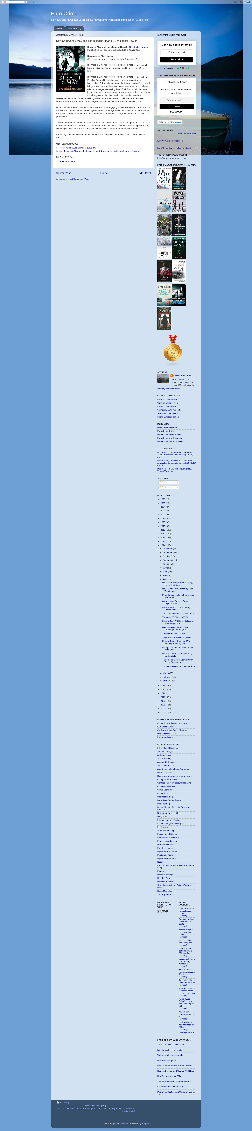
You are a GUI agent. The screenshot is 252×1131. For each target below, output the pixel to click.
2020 (163, 522)
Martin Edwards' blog (167, 841)
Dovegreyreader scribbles (169, 813)
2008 (163, 705)
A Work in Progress (166, 751)
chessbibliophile (186, 930)
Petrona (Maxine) (165, 737)
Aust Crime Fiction (165, 765)
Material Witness (165, 844)
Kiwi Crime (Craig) (165, 727)
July (165, 568)
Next (79, 1108)
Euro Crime (64, 13)
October (167, 556)
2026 (163, 499)
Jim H (181, 940)
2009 (163, 701)
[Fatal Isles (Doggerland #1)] (179, 212)
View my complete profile (168, 389)
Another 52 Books (165, 762)
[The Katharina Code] (164, 258)
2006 (163, 712)
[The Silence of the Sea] (164, 305)
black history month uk (184, 962)
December (168, 549)
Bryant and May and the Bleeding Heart (81, 151)
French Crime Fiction (167, 399)
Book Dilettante (164, 772)
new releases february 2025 (187, 972)
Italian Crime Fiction (166, 406)
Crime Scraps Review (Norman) (172, 723)
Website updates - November (170, 1055)
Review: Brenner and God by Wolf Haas (175, 1071)
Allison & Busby (164, 758)
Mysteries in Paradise (167, 851)
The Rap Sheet (164, 894)
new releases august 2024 (186, 1003)
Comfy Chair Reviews (167, 779)
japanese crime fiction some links (187, 992)
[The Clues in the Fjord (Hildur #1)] (164, 188)
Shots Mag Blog (164, 891)
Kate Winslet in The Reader (170, 1050)
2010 (163, 697)
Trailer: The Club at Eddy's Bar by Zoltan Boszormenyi (177, 661)
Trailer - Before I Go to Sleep (170, 1045)
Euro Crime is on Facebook (170, 141)
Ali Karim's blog (164, 755)
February (167, 677)
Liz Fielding (184, 1022)
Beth (181, 970)
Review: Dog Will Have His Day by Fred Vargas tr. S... (178, 622)
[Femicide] (164, 212)
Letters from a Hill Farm (168, 837)
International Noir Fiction (168, 820)
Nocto (160, 862)
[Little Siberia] (179, 235)
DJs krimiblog (163, 804)
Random (87, 1108)
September (168, 560)
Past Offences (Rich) (166, 734)
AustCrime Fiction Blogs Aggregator (173, 769)
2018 (163, 530)
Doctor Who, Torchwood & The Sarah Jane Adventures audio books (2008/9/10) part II (176, 463)
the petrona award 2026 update (185, 950)
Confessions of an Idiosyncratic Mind (174, 783)
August (166, 564)
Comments (166, 487)
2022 (163, 515)
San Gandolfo (185, 919)
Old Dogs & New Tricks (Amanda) (172, 730)
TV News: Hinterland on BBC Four (178, 613)
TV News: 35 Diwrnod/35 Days (176, 617)
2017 (163, 534)
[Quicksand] (179, 258)
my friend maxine (187, 982)
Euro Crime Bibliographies (169, 435)
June (165, 572)
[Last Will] (164, 330)
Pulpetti (160, 871)
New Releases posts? (167, 1060)
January (167, 681)
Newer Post (63, 173)
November (168, 552)
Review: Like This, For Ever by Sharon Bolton (176, 608)
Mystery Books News (167, 858)
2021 (163, 518)
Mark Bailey (125, 151)
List (63, 1108)
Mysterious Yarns (165, 855)
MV (180, 1012)
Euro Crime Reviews (166, 431)
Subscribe (176, 59)
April (165, 579)
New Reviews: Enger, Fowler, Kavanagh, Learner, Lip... (175, 628)
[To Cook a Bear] (164, 235)
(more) (184, 916)
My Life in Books (165, 848)
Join (58, 1108)
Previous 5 (97, 1108)
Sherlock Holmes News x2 (174, 634)
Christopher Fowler (138, 47)
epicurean (124, 1124)
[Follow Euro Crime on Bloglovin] (170, 123)
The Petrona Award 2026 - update (173, 1081)
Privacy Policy (74, 28)
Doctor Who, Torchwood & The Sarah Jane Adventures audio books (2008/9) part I (175, 454)
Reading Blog (163, 878)
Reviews (135, 151)
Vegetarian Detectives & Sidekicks (178, 637)
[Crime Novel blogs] (173, 365)
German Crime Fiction (167, 403)
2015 (163, 541)
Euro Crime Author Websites (170, 442)
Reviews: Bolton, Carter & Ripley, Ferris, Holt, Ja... (177, 584)
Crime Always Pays (166, 786)
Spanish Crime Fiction (167, 413)
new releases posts (185, 941)
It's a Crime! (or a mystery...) (170, 824)
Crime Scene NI (164, 790)
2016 (163, 538)
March (166, 673)
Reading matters (165, 882)
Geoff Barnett (185, 909)
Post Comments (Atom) (79, 179)
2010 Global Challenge (167, 748)
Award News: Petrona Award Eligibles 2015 (175, 602)
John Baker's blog (165, 831)
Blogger (145, 1124)
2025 (163, 503)
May (165, 575)
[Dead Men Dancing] (179, 189)
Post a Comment (67, 161)
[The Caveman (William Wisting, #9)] (179, 282)
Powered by (169, 68)
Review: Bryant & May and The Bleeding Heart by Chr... (176, 642)
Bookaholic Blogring (95, 1106)
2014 (163, 545)
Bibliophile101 (185, 959)
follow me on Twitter (187, 134)
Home (59, 28)
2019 (163, 526)
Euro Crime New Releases (169, 438)
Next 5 (107, 1108)
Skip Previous (118, 1108)
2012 (163, 689)
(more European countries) (169, 417)
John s (182, 948)
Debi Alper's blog (165, 797)
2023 (163, 511)
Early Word (162, 817)
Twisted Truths (185, 980)
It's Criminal (162, 827)
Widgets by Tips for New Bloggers (187, 1033)
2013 (163, 686)
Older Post (144, 173)
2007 (163, 709)
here (133, 59)
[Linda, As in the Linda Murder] (179, 305)
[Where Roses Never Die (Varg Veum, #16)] (164, 282)
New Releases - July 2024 (169, 1076)
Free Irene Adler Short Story (170, 1087)
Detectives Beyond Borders (169, 800)
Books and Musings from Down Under (174, 776)
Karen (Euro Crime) (182, 376)
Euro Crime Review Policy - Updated (174, 148)
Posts (164, 482)
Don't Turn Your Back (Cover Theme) (174, 1066)
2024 (163, 507)
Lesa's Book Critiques (167, 834)
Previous (71, 1108)
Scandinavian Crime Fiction (170, 410)
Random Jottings (165, 875)
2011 (163, 693)
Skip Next (130, 1108)
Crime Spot (162, 793)
